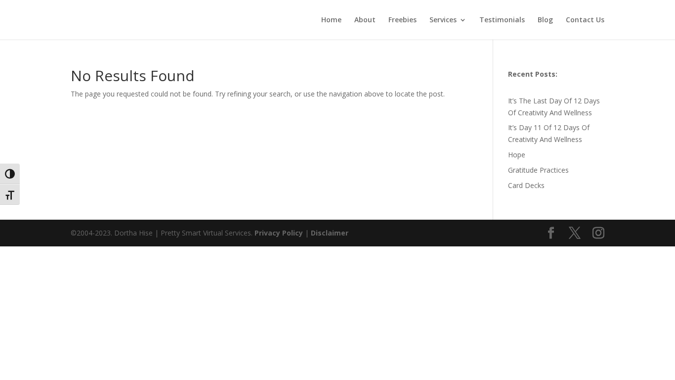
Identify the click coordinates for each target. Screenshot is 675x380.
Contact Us (585, 20)
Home (331, 20)
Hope (516, 154)
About (365, 20)
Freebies (402, 20)
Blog (545, 20)
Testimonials (502, 20)
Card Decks (526, 185)
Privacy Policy (279, 233)
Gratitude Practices (538, 170)
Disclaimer (329, 233)
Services (443, 20)
